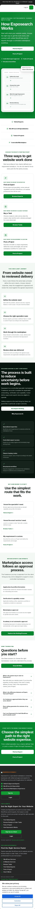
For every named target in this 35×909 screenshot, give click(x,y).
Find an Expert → (8, 512)
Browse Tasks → (8, 528)
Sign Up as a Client (11, 832)
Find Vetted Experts (8, 820)
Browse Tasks (6, 864)
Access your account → (18, 840)
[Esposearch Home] (10, 772)
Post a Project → (8, 544)
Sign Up (10, 793)
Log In (26, 7)
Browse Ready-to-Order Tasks (11, 822)
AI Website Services (8, 862)
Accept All (17, 896)
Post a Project (6, 825)
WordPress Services (8, 859)
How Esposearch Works (9, 827)
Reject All (17, 905)
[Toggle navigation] (31, 7)
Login (10, 797)
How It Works (6, 872)
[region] (17, 895)
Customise (17, 901)
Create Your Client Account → (10, 879)
